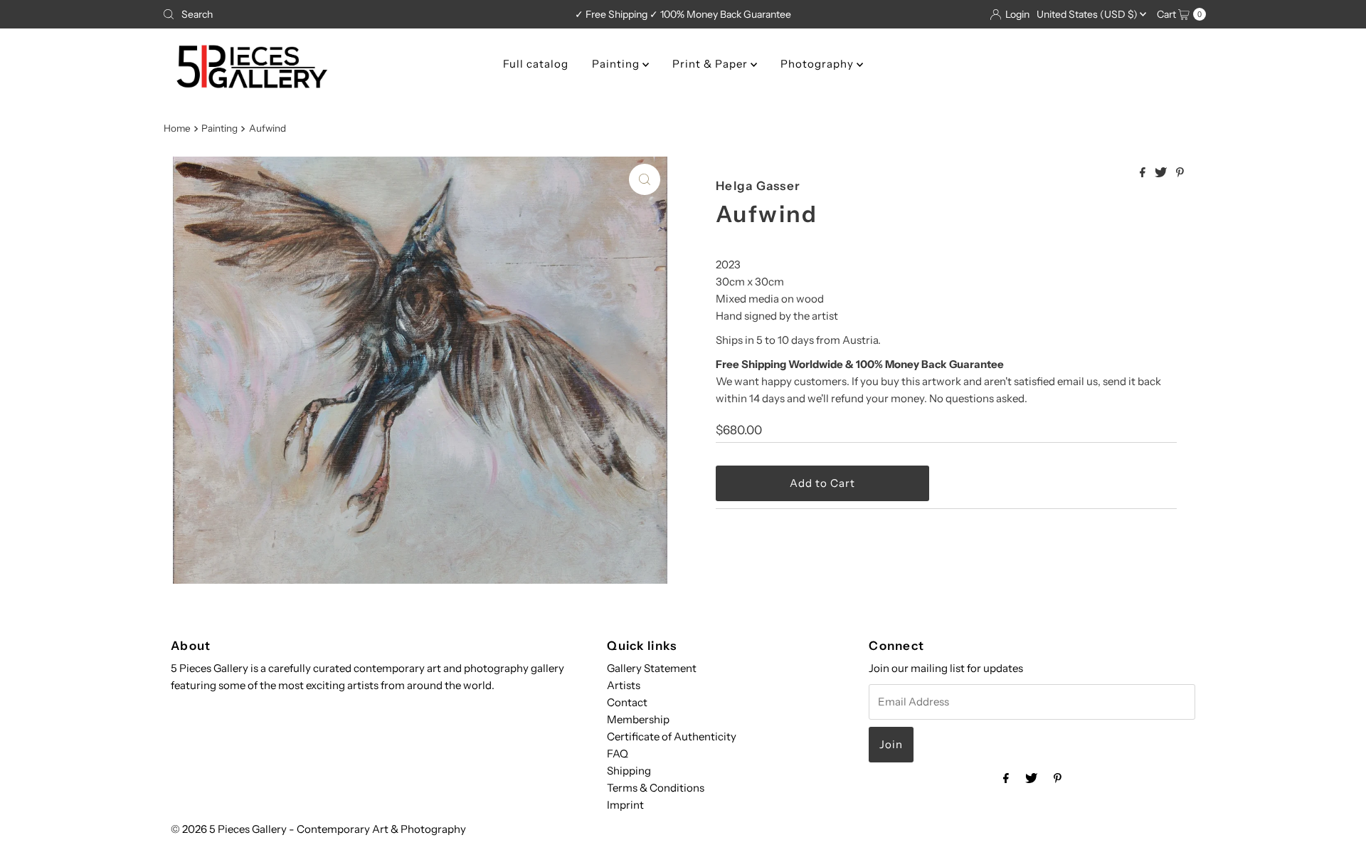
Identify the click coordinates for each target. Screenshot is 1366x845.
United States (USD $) (1088, 14)
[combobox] (328, 14)
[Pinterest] (1057, 778)
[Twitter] (1031, 778)
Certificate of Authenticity (671, 736)
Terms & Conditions (655, 787)
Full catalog (535, 63)
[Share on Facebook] (1144, 173)
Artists (623, 685)
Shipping (629, 770)
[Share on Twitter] (1162, 173)
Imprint (625, 805)
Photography (818, 63)
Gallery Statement (652, 668)
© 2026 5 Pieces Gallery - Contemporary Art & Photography (318, 829)
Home (177, 128)
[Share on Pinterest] (1180, 173)
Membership (638, 719)
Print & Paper (711, 63)
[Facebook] (1006, 778)
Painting (617, 63)
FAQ (617, 753)
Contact (627, 702)
